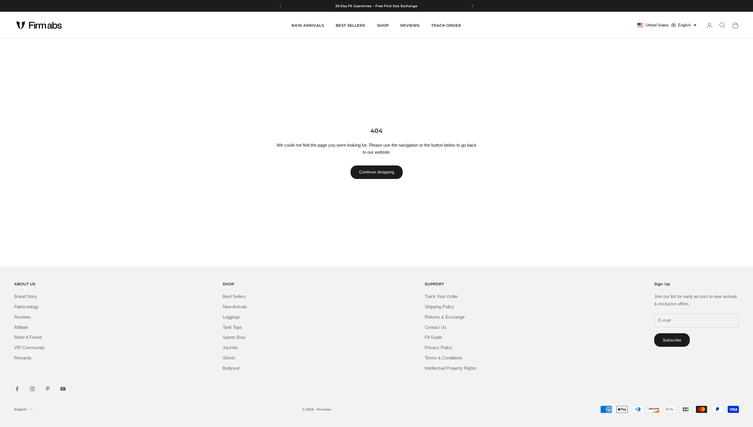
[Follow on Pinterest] (48, 389)
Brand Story (25, 296)
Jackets (230, 347)
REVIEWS (409, 25)
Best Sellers (234, 296)
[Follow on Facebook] (17, 389)
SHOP (383, 25)
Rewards (22, 357)
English (20, 409)
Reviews (22, 316)
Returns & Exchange (445, 316)
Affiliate (21, 327)
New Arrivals (235, 306)
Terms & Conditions (443, 357)
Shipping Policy (439, 306)
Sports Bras (234, 337)
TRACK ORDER (446, 25)
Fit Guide (433, 337)
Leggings (231, 316)
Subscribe (672, 340)
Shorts (229, 357)
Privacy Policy (438, 347)
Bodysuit (231, 368)
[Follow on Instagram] (32, 389)
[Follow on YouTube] (63, 389)
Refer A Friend (27, 337)
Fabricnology (26, 306)
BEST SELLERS (350, 25)
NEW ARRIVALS (307, 25)
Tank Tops (232, 327)
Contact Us (436, 327)
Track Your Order (441, 296)
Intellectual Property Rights (450, 368)
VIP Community (29, 347)
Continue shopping (376, 172)
